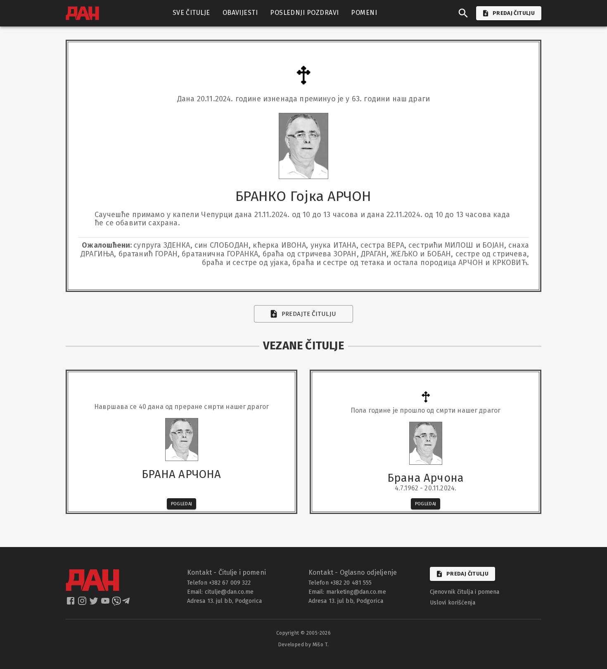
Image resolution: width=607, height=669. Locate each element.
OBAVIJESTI (240, 13)
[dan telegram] (127, 603)
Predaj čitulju (467, 574)
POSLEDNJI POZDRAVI (304, 13)
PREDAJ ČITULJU (514, 13)
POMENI (364, 13)
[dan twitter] (94, 603)
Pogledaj (181, 504)
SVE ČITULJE (191, 13)
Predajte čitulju (309, 314)
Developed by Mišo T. (303, 644)
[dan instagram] (83, 603)
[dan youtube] (106, 603)
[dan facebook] (71, 603)
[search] (463, 13)
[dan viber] (116, 603)
